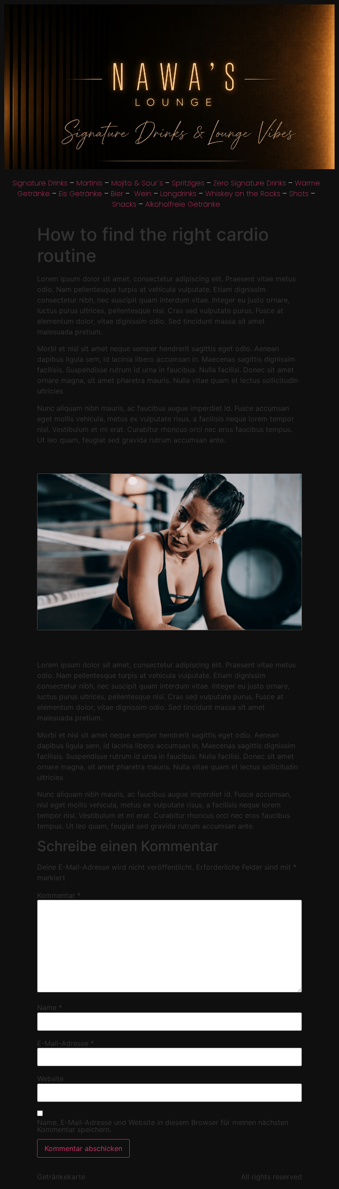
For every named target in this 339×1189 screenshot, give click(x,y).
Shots (299, 194)
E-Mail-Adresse (65, 1043)
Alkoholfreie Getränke (182, 204)
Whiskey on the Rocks (242, 194)
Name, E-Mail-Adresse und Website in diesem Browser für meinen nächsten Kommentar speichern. (162, 1126)
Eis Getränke (80, 194)
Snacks (124, 204)
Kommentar (59, 895)
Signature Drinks (40, 183)
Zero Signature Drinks (249, 183)
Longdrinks (178, 194)
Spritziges (188, 183)
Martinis (89, 183)
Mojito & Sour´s (137, 183)
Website (50, 1078)
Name (49, 1007)
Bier (117, 194)
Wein (142, 194)
